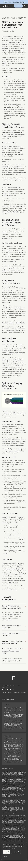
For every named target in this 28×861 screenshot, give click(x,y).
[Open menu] (24, 5)
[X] (5, 689)
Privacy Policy (16, 692)
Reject (5, 856)
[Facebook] (10, 689)
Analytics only (16, 852)
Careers (14, 685)
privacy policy (12, 848)
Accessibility (10, 692)
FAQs (19, 685)
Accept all (6, 852)
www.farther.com (5, 794)
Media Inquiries (5, 687)
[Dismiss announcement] (26, 2)
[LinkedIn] (2, 689)
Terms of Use (23, 692)
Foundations (5, 17)
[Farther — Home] (5, 6)
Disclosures (4, 692)
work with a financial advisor (14, 579)
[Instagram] (13, 689)
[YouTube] (7, 689)
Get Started (18, 6)
